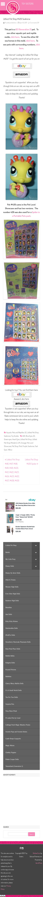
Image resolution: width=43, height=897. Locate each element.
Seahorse (7, 436)
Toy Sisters (27, 3)
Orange (23, 443)
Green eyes (8, 439)
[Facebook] (20, 848)
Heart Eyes (16, 439)
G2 (26, 432)
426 (23, 436)
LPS (19, 443)
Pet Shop (15, 446)
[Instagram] (22, 848)
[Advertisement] (21, 800)
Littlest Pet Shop (33, 432)
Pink (20, 446)
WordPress (39, 863)
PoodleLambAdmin (11, 23)
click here (15, 37)
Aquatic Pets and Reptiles (15, 432)
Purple (25, 446)
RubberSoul (36, 853)
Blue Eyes (29, 436)
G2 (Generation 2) (23, 29)
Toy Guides (15, 436)
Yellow (10, 450)
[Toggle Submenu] (36, 545)
